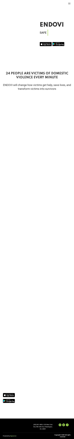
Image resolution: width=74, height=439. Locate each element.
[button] (60, 425)
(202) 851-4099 (37, 424)
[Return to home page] (9, 3)
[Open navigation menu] (69, 3)
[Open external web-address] (46, 44)
